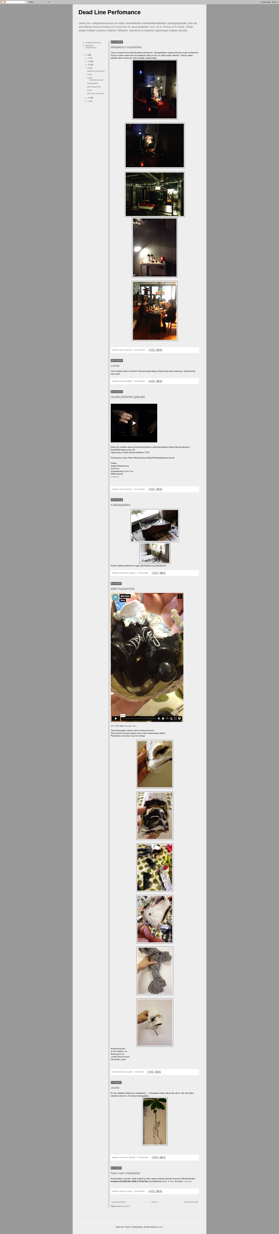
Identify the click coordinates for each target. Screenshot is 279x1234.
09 (88, 61)
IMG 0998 (115, 726)
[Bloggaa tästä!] (152, 350)
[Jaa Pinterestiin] (161, 350)
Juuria (115, 1087)
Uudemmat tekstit (118, 1202)
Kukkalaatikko (120, 505)
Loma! (115, 365)
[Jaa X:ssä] (155, 350)
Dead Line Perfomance (109, 12)
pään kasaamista (123, 588)
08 (88, 65)
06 (88, 68)
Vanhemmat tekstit (191, 1202)
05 (88, 98)
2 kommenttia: (139, 1072)
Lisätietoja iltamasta (93, 43)
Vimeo (134, 726)
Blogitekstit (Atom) (123, 1206)
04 (88, 101)
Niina (126, 726)
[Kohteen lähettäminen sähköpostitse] (150, 350)
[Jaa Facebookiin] (158, 350)
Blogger (160, 1227)
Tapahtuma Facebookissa (90, 47)
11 (88, 58)
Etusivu (154, 1202)
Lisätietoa (115, 477)
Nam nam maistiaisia (125, 1173)
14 (86, 55)
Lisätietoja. (187, 1181)
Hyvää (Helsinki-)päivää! (128, 397)
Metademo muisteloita (126, 47)
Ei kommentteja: (140, 350)
